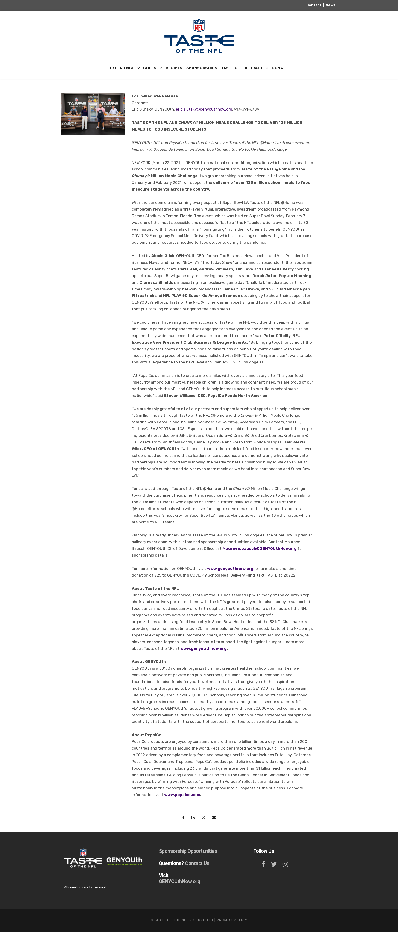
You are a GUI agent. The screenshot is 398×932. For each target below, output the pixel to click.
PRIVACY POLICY (232, 920)
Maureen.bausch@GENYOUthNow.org (259, 548)
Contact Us (197, 863)
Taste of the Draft (242, 68)
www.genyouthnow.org (230, 568)
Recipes (174, 68)
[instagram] (285, 864)
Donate (280, 68)
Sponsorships (201, 68)
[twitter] (274, 864)
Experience (122, 68)
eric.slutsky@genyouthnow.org (204, 109)
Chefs (150, 68)
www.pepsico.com (182, 794)
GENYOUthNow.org (179, 881)
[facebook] (263, 864)
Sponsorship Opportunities (188, 851)
